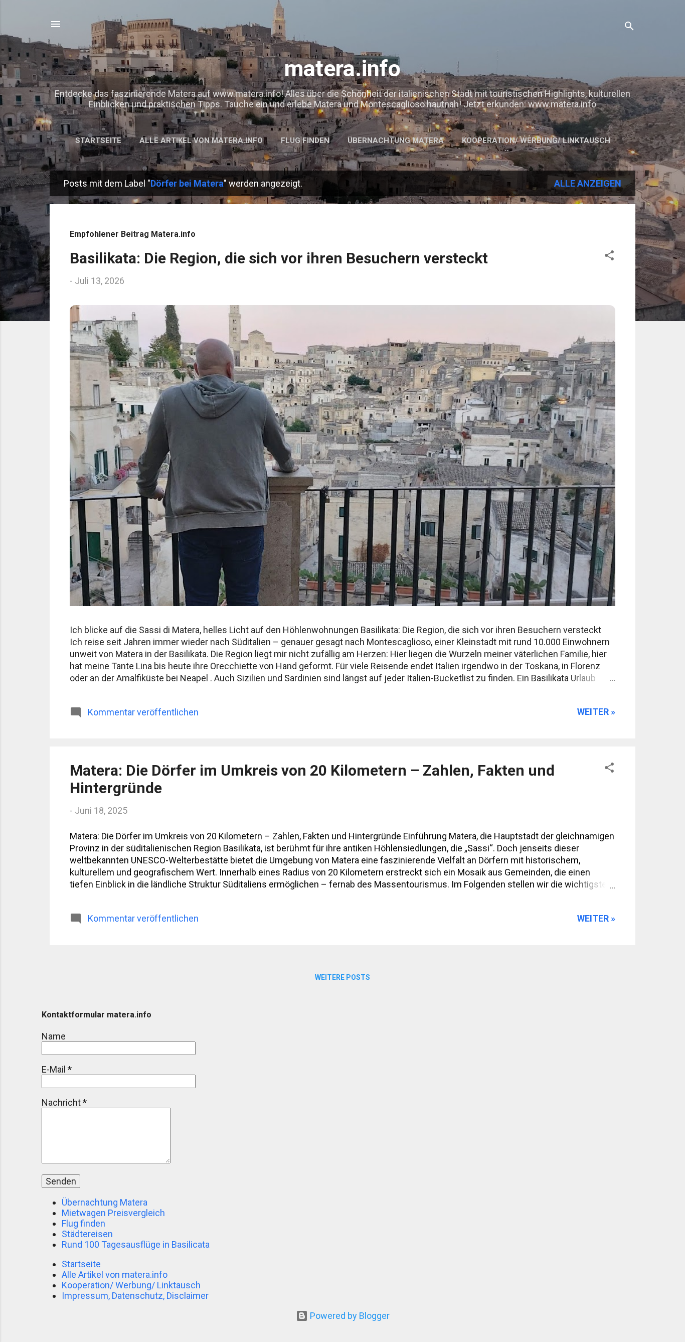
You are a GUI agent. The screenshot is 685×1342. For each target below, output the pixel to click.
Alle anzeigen (587, 183)
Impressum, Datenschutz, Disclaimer (135, 1295)
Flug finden (305, 140)
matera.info (342, 68)
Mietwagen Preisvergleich (113, 1213)
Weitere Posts (342, 977)
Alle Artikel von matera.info (201, 140)
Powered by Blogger (349, 1315)
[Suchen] (629, 27)
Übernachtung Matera (396, 140)
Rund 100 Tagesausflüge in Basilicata (136, 1244)
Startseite (98, 140)
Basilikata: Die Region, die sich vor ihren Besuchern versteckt (279, 258)
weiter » (596, 711)
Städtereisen (87, 1234)
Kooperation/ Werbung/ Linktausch (536, 140)
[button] (609, 256)
